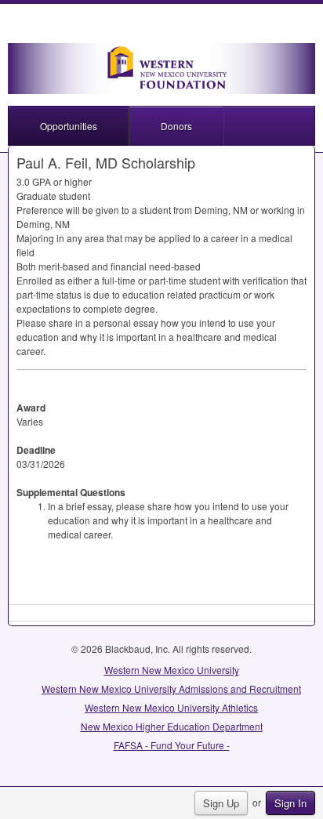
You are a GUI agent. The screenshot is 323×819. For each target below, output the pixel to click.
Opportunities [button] (68, 125)
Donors (176, 125)
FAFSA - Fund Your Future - (172, 745)
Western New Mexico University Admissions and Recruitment (171, 688)
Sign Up (221, 802)
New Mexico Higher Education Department (172, 726)
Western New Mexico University (171, 669)
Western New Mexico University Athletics (171, 707)
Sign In (290, 802)
